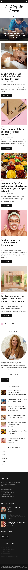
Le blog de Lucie (14, 8)
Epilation (4, 455)
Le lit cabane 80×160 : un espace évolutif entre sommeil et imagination (12, 298)
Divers (14, 31)
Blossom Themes (12, 567)
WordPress (24, 567)
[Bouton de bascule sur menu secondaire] (1, 1)
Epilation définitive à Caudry (8, 549)
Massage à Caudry (5, 555)
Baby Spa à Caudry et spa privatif (9, 556)
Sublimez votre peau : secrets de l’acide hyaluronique (11, 242)
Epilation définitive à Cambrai (8, 548)
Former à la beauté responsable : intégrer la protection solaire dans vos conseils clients (14, 35)
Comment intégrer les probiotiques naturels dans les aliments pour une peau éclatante (14, 187)
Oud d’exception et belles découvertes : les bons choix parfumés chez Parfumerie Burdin (16, 392)
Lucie (4, 81)
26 (13, 324)
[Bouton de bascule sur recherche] (26, 1)
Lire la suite (6, 95)
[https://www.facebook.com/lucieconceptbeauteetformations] (3, 380)
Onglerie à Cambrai (6, 551)
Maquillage (4, 458)
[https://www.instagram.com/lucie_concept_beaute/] (7, 380)
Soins (2, 71)
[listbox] (14, 29)
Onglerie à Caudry (5, 553)
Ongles (4, 461)
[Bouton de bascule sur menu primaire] (14, 16)
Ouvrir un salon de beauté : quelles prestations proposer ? (14, 132)
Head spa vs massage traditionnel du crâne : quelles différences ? (12, 76)
